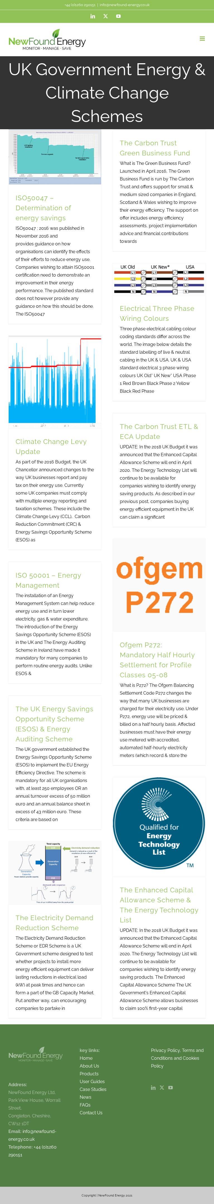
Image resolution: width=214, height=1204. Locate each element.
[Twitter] (162, 1087)
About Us (89, 1066)
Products (89, 1073)
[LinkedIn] (153, 1087)
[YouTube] (170, 1087)
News (85, 1097)
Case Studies (93, 1089)
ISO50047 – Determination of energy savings (43, 208)
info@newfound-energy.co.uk (125, 5)
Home (86, 1058)
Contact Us (91, 1112)
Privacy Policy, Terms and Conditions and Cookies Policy (177, 1058)
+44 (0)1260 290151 (80, 5)
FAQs (85, 1105)
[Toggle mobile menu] (203, 38)
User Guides (92, 1081)
